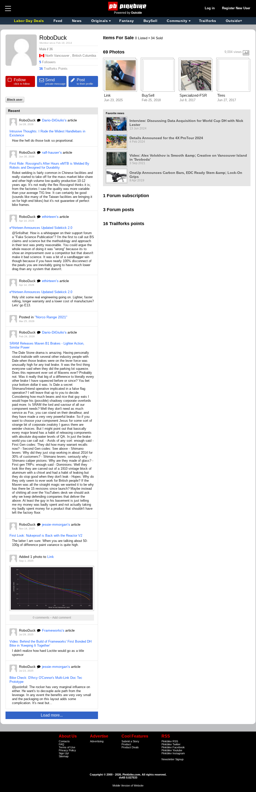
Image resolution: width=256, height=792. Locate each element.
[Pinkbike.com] (128, 6)
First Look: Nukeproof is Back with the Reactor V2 (46, 535)
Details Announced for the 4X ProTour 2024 (166, 138)
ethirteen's (50, 217)
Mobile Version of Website (128, 785)
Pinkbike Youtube (172, 750)
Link (50, 557)
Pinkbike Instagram (173, 753)
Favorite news (115, 113)
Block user (14, 99)
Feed (58, 21)
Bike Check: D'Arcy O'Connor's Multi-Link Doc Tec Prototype (46, 680)
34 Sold (157, 38)
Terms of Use (67, 747)
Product (126, 744)
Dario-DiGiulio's (54, 120)
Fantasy (126, 21)
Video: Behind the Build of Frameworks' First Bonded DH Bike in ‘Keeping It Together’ (51, 643)
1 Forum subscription (126, 195)
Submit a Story (130, 741)
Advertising (97, 741)
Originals (99, 21)
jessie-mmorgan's (56, 524)
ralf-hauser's (52, 152)
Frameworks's (53, 630)
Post (85, 81)
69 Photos (113, 51)
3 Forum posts (118, 209)
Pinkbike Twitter (171, 744)
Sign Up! (64, 753)
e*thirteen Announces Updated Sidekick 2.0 (41, 228)
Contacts (64, 741)
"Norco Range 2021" (51, 317)
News (77, 21)
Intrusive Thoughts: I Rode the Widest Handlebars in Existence (47, 133)
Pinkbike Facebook (173, 747)
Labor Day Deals (29, 21)
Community (177, 21)
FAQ (61, 744)
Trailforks (207, 21)
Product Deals (130, 747)
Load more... (52, 715)
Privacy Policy (67, 750)
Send (55, 81)
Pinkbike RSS (170, 741)
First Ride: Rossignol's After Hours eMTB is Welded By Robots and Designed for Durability (49, 165)
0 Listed (141, 38)
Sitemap (63, 756)
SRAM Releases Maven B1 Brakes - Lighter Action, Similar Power (47, 345)
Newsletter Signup (173, 759)
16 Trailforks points (123, 223)
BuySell (151, 21)
